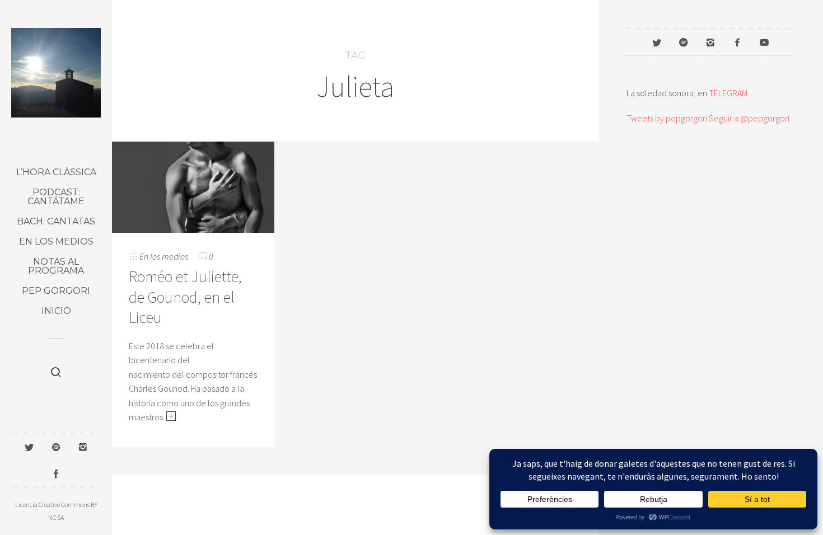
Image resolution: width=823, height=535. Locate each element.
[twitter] (29, 447)
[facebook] (56, 473)
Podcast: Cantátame (56, 197)
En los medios (56, 241)
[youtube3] (764, 42)
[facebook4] (737, 42)
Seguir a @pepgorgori (749, 118)
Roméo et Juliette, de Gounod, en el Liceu (185, 296)
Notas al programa (56, 266)
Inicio (56, 311)
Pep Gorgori (56, 290)
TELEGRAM (728, 92)
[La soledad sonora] (56, 73)
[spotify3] (56, 447)
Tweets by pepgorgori (666, 118)
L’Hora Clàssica (56, 172)
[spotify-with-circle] (683, 42)
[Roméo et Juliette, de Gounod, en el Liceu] (193, 185)
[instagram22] (82, 447)
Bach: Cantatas (56, 221)
